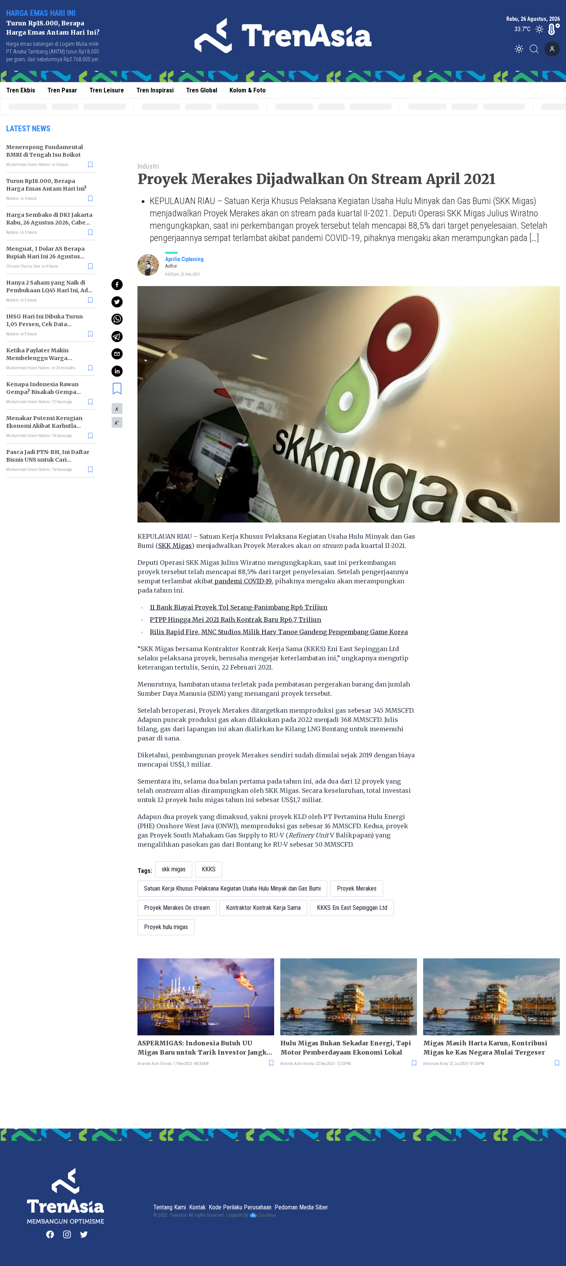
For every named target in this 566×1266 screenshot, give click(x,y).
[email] (117, 354)
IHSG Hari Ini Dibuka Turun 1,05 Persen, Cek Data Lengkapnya (44, 324)
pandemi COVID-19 (242, 581)
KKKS (209, 869)
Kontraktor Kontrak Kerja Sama (263, 907)
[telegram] (117, 336)
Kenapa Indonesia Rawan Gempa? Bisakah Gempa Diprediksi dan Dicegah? (42, 392)
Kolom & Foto (247, 90)
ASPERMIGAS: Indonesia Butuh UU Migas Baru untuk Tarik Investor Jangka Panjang (203, 1048)
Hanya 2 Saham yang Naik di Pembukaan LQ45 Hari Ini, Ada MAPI (48, 290)
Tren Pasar (62, 90)
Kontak (197, 1207)
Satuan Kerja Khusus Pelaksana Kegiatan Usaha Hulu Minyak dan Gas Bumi (232, 888)
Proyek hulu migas (166, 927)
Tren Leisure (106, 90)
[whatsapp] (117, 319)
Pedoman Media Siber (301, 1207)
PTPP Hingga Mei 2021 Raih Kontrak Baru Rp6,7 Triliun (235, 619)
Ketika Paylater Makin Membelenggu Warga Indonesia (37, 358)
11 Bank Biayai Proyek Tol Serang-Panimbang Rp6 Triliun (238, 607)
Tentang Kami (169, 1207)
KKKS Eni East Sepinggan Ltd (352, 907)
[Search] (536, 49)
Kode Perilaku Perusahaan (240, 1207)
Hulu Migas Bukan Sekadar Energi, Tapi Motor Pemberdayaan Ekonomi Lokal (345, 1047)
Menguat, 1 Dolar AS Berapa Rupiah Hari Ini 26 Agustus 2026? (45, 256)
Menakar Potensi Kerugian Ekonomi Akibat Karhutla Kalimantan (44, 426)
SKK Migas (175, 545)
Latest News (28, 128)
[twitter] (117, 302)
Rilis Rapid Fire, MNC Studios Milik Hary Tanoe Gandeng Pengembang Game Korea (279, 632)
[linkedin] (117, 371)
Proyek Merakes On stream (177, 907)
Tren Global (201, 90)
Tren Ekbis (20, 90)
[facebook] (117, 284)
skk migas (174, 869)
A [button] (117, 409)
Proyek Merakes (357, 888)
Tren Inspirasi (155, 90)
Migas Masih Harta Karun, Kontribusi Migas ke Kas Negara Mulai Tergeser (485, 1047)
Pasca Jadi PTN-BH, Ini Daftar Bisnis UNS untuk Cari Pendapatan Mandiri (47, 460)
